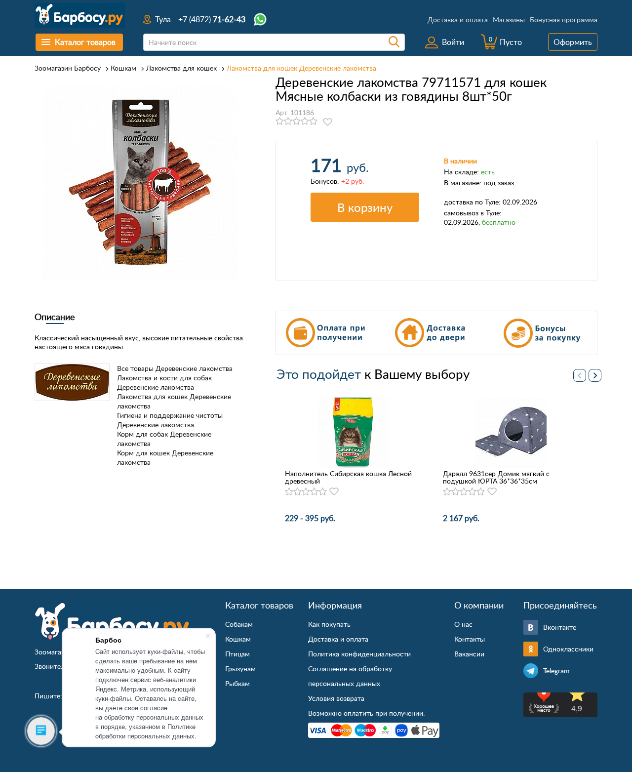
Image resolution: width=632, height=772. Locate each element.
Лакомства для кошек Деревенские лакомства (301, 68)
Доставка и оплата (458, 19)
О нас (463, 624)
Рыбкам (237, 683)
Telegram (556, 670)
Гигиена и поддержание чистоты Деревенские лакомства (170, 419)
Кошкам (123, 68)
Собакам (239, 624)
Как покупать (329, 624)
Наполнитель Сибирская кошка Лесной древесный (348, 477)
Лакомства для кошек (181, 68)
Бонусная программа (563, 19)
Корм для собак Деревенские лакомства (164, 438)
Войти (453, 42)
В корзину (365, 207)
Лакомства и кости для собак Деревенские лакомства (164, 382)
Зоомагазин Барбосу (68, 68)
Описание (55, 317)
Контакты (469, 639)
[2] (288, 121)
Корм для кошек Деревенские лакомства (165, 457)
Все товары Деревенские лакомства (175, 368)
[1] (280, 121)
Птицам (237, 653)
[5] (313, 121)
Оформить (572, 42)
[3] (296, 121)
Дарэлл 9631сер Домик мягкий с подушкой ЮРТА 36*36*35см (496, 477)
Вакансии (469, 653)
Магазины (509, 19)
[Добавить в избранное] (327, 122)
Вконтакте (559, 627)
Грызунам (240, 668)
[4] (305, 121)
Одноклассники (568, 648)
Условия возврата (336, 698)
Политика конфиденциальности (359, 653)
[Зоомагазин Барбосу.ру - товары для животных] (112, 621)
